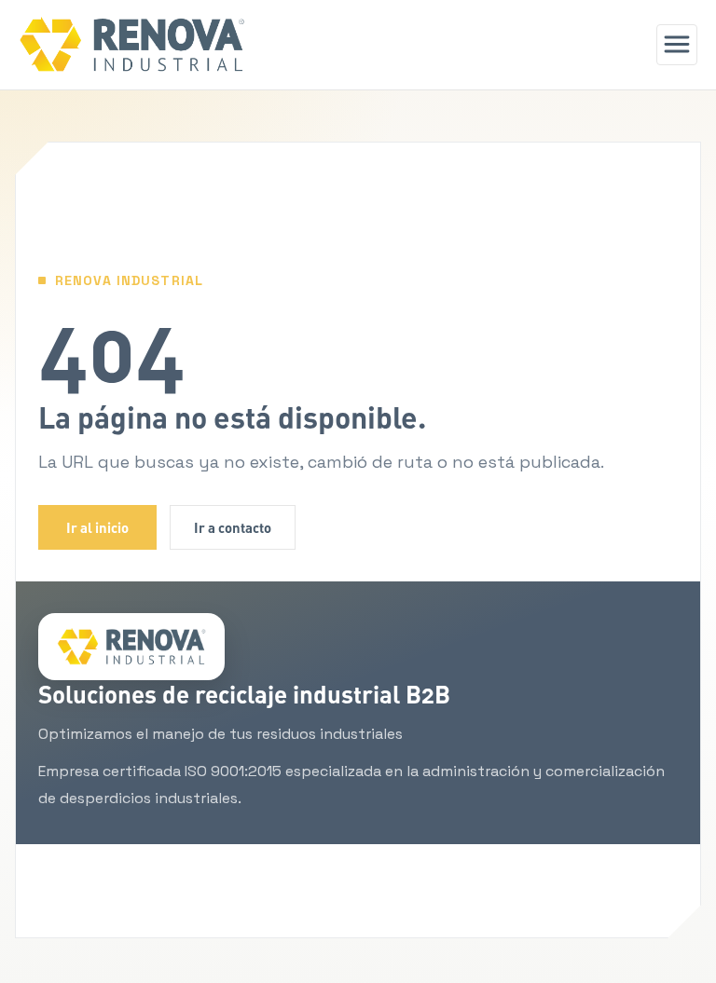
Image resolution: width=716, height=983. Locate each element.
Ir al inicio (97, 527)
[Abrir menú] (676, 44)
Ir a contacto (232, 527)
